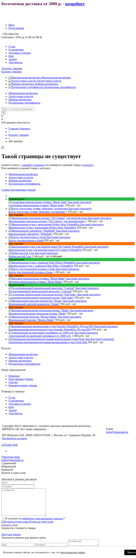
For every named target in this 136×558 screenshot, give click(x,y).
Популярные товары (20, 379)
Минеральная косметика (56, 77)
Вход (11, 24)
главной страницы (33, 164)
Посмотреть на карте (14, 438)
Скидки (13, 382)
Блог (11, 55)
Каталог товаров (11, 68)
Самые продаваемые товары (18, 189)
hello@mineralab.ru (117, 432)
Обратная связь (10, 456)
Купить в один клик (41, 521)
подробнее (75, 3)
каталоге (88, 164)
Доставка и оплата (19, 52)
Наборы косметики (46, 83)
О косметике (16, 49)
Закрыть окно (9, 524)
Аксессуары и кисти (49, 80)
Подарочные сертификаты (60, 87)
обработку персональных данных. (42, 518)
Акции (12, 59)
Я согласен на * (35, 518)
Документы (15, 62)
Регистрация (16, 28)
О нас (11, 46)
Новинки (14, 375)
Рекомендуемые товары (22, 385)
